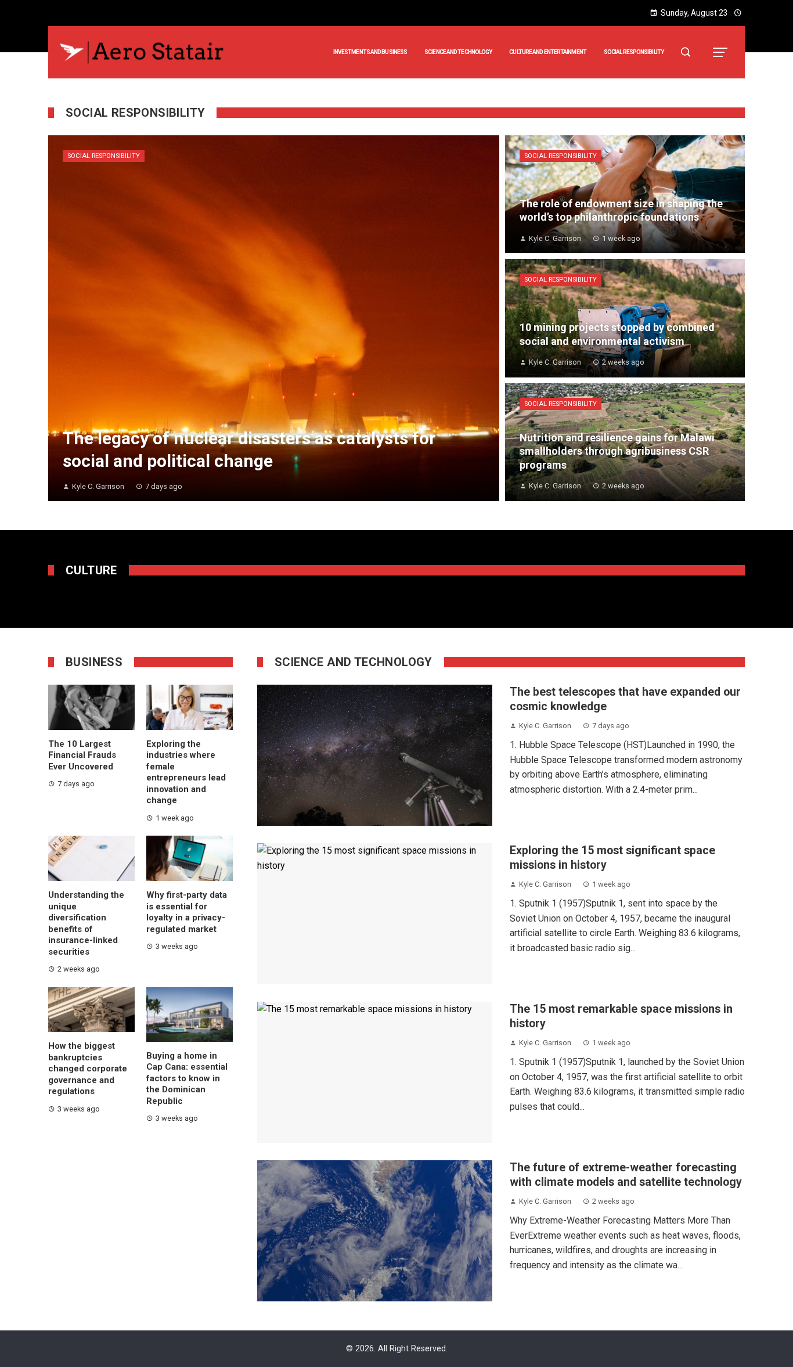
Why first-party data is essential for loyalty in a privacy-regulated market (186, 912)
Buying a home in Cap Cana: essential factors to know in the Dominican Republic (187, 1078)
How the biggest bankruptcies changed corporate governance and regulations (87, 1068)
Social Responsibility (103, 156)
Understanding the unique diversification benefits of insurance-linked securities (86, 923)
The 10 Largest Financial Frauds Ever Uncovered (82, 755)
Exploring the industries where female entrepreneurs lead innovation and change (186, 772)
